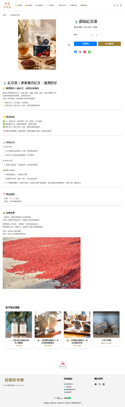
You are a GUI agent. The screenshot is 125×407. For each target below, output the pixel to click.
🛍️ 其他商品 (38, 5)
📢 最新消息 (73, 5)
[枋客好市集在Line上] (103, 385)
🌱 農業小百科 (61, 5)
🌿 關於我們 (83, 5)
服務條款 (47, 403)
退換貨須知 (60, 403)
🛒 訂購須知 (67, 387)
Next (69, 45)
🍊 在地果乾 (28, 5)
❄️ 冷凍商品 (50, 5)
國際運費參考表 (76, 403)
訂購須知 (67, 403)
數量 (75, 35)
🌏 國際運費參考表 (70, 389)
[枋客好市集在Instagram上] (99, 385)
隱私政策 (53, 403)
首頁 (4, 15)
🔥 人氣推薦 (18, 5)
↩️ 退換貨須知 (68, 384)
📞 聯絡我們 (67, 392)
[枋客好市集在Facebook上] (95, 385)
